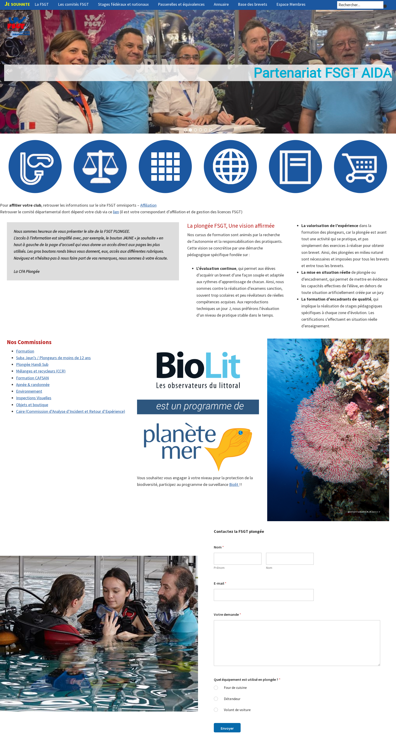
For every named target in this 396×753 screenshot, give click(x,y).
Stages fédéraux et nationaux (123, 4)
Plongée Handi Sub (32, 364)
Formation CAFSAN (32, 378)
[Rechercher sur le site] (385, 6)
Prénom (219, 568)
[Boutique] (360, 191)
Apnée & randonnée (33, 384)
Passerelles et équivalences (181, 4)
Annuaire (221, 4)
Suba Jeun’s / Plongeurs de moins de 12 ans (53, 357)
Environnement (29, 391)
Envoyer (227, 728)
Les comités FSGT (73, 4)
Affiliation (148, 205)
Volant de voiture (237, 709)
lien (116, 211)
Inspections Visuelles (33, 397)
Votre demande (227, 614)
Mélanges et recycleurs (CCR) (41, 371)
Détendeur (232, 698)
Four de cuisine (235, 687)
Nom (269, 568)
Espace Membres (290, 4)
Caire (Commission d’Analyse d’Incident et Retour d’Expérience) (70, 411)
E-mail (220, 583)
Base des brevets (252, 4)
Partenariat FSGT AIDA (323, 73)
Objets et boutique (32, 404)
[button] (198, 72)
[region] (198, 72)
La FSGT (42, 4)
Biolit (234, 484)
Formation (25, 351)
